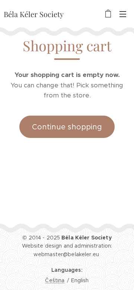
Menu (122, 13)
